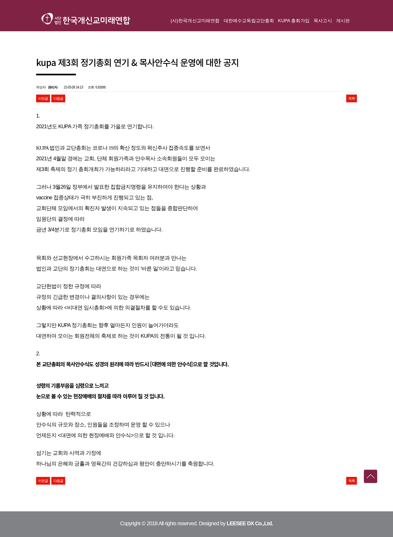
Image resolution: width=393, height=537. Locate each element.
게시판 (343, 20)
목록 (351, 98)
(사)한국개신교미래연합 (85, 18)
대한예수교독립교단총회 (249, 20)
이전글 (43, 98)
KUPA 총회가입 (294, 20)
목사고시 (323, 20)
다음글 (58, 98)
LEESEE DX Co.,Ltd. (250, 523)
